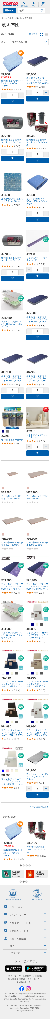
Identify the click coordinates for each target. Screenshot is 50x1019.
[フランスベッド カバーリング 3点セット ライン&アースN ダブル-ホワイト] (28, 673)
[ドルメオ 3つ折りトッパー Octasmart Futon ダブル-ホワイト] (3, 313)
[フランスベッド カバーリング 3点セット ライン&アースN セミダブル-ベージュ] (12, 722)
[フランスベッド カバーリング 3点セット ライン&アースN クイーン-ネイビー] (7, 673)
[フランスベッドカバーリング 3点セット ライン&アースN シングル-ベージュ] (37, 722)
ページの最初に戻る (39, 806)
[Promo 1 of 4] (21, 866)
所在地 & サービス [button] (19, 931)
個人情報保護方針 (16, 979)
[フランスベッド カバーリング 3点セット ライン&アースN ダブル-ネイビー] (32, 673)
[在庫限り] (37, 874)
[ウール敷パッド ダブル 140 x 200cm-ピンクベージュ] (28, 488)
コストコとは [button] (16, 907)
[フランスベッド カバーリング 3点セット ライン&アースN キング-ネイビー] (32, 624)
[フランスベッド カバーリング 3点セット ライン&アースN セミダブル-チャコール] (16, 722)
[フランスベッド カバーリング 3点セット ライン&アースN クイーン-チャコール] (16, 673)
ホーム (4, 18)
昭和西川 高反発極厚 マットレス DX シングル (36, 849)
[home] (11, 4)
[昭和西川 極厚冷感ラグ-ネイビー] (3, 431)
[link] (12, 71)
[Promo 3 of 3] (26, 882)
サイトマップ (14, 976)
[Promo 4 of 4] (29, 866)
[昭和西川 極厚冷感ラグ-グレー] (7, 431)
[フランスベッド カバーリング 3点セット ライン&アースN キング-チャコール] (41, 624)
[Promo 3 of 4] (26, 866)
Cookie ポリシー (25, 982)
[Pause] (29, 882)
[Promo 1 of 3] (20, 882)
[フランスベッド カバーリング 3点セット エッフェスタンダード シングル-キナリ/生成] (12, 771)
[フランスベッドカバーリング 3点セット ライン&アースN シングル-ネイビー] (32, 722)
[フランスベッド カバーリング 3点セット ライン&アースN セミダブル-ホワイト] (3, 722)
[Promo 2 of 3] (23, 882)
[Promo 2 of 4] (24, 866)
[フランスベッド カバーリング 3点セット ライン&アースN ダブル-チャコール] (41, 673)
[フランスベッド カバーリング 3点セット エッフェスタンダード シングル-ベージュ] (16, 771)
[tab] (25, 906)
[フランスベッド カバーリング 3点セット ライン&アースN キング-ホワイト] (28, 624)
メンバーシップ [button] (17, 915)
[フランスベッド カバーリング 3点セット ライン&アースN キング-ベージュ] (37, 624)
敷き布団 (28, 18)
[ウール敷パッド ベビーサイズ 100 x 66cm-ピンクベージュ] (3, 488)
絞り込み (33, 34)
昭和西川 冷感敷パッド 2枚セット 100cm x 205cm (13, 853)
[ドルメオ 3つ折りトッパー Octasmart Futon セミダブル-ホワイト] (3, 624)
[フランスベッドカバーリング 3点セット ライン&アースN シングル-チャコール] (41, 722)
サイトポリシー (34, 979)
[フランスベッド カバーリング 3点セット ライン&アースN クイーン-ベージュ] (12, 673)
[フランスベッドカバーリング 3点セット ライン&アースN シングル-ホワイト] (28, 722)
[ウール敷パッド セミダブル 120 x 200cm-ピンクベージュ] (3, 534)
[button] (42, 10)
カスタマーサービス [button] (20, 923)
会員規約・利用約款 (32, 976)
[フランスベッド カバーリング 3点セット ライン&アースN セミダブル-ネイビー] (7, 722)
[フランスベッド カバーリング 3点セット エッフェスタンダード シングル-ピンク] (7, 771)
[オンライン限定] (13, 874)
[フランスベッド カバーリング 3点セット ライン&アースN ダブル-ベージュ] (37, 673)
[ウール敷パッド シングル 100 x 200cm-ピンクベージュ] (28, 534)
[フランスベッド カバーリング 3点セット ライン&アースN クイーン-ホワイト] (3, 673)
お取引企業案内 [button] (17, 938)
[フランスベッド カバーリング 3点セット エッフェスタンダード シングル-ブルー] (3, 771)
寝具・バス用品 (16, 18)
